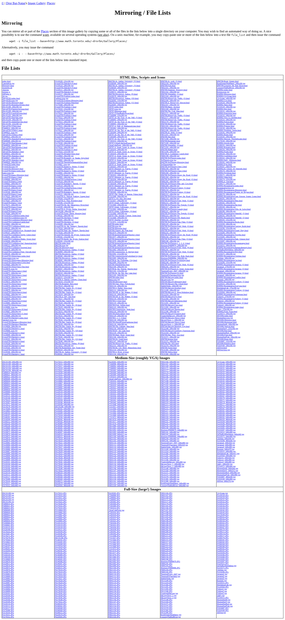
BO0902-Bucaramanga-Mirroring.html (232, 190)
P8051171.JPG (166, 500)
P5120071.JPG (8, 563)
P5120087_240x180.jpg (11, 311)
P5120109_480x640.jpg (11, 470)
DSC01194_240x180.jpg (12, 120)
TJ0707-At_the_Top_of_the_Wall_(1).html (124, 130)
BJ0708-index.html (115, 224)
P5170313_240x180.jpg (64, 122)
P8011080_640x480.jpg (117, 426)
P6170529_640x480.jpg (64, 451)
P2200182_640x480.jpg (226, 411)
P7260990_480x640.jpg (117, 364)
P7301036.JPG (114, 527)
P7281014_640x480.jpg (117, 377)
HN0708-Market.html (169, 149)
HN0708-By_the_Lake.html (119, 331)
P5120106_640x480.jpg (11, 468)
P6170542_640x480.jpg (64, 462)
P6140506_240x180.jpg (64, 265)
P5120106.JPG (8, 600)
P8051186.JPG (166, 508)
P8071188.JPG (166, 512)
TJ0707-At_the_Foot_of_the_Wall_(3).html (125, 139)
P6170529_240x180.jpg (64, 307)
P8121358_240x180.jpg (170, 333)
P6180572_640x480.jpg (64, 481)
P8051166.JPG (166, 493)
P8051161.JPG (114, 612)
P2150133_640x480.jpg (226, 372)
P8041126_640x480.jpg (117, 456)
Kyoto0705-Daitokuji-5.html (13, 345)
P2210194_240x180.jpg (226, 224)
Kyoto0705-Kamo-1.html (12, 177)
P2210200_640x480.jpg (226, 426)
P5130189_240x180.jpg (64, 207)
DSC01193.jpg (8, 497)
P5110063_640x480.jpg (11, 411)
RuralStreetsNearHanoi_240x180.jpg (231, 83)
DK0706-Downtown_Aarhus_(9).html (123, 94)
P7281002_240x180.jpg (117, 128)
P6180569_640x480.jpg (64, 479)
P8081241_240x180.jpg (170, 250)
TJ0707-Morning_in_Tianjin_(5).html (123, 186)
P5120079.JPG (8, 572)
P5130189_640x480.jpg (64, 404)
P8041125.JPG (114, 585)
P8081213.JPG (166, 536)
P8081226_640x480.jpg (170, 417)
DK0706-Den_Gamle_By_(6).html (68, 314)
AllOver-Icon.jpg (223, 350)
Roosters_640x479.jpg (225, 449)
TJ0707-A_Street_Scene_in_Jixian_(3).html (125, 156)
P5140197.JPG (8, 546)
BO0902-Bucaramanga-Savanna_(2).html (233, 269)
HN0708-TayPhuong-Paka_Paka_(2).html (177, 239)
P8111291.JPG (166, 587)
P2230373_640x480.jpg (226, 466)
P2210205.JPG (223, 559)
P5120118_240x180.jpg (64, 181)
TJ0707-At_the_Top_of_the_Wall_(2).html (124, 134)
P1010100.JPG (223, 610)
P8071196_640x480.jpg (170, 387)
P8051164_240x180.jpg (170, 96)
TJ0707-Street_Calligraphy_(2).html (122, 207)
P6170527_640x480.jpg (64, 447)
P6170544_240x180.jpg (64, 333)
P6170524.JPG (60, 576)
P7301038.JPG (114, 529)
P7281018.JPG (114, 514)
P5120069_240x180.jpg (11, 265)
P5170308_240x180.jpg (64, 105)
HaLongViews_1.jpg (168, 595)
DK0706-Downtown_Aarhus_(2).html (69, 254)
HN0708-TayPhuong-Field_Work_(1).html (177, 201)
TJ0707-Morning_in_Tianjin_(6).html (123, 190)
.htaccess (5, 90)
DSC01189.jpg (8, 495)
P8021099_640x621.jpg (117, 434)
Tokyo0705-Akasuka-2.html (13, 156)
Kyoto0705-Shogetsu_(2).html (67, 222)
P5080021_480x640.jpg (11, 375)
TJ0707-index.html (115, 107)
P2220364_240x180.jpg (226, 292)
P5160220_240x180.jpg (11, 250)
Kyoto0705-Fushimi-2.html (65, 111)
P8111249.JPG (166, 581)
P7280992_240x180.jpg (117, 120)
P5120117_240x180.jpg (64, 94)
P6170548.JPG (60, 600)
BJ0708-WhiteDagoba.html (119, 265)
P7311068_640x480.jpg (117, 415)
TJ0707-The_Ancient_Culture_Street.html (124, 215)
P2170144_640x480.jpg (226, 383)
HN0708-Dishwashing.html (119, 314)
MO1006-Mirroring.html (226, 320)
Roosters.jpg (222, 581)
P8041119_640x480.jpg (117, 451)
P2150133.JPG (223, 504)
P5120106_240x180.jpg (11, 352)
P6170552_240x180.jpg (64, 345)
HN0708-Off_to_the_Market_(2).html (122, 296)
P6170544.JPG (60, 595)
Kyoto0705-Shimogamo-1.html (14, 271)
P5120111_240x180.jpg (64, 90)
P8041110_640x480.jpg (117, 443)
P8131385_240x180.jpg (170, 350)
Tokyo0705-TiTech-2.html (12, 134)
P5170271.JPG (8, 536)
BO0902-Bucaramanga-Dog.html (229, 252)
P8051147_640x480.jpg (117, 470)
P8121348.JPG (166, 600)
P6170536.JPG (60, 589)
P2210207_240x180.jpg (226, 241)
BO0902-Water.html (224, 177)
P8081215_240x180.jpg (170, 203)
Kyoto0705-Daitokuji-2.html (13, 333)
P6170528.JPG (60, 581)
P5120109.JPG (8, 602)
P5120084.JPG (8, 576)
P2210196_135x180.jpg (226, 228)
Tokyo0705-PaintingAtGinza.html (15, 109)
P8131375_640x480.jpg (170, 475)
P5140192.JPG (60, 540)
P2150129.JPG (223, 497)
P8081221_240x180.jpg (170, 211)
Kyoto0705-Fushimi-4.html (65, 120)
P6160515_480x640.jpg (64, 436)
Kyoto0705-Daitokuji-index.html (15, 318)
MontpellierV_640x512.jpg (227, 470)
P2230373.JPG (223, 598)
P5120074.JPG (8, 566)
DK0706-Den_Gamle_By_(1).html (68, 288)
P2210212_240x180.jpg (226, 245)
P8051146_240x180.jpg (117, 337)
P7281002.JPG (114, 502)
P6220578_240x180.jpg (117, 96)
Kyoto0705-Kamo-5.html (12, 194)
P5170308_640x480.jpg (11, 479)
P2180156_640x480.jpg (226, 387)
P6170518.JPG (60, 570)
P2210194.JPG (223, 553)
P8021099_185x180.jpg (117, 262)
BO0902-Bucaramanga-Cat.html (229, 260)
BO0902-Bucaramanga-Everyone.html (231, 286)
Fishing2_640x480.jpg (226, 460)
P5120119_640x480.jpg (64, 394)
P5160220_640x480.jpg (11, 424)
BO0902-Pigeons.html (225, 126)
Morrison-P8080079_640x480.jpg (174, 430)
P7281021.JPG (114, 519)
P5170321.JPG (60, 502)
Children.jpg (222, 570)
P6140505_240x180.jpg (64, 260)
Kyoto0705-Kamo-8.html (12, 207)
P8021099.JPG (114, 566)
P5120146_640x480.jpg (11, 398)
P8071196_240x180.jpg (170, 152)
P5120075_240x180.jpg (11, 282)
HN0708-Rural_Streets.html (228, 81)
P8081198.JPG (166, 521)
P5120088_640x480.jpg (11, 453)
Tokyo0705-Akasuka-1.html (13, 152)
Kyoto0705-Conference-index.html (15, 215)
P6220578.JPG (60, 615)
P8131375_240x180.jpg (170, 341)
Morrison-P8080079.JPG (170, 561)
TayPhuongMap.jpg (168, 164)
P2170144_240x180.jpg (226, 141)
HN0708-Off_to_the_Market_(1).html (122, 292)
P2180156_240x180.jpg (226, 149)
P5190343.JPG (60, 553)
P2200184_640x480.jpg (226, 413)
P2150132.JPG (223, 502)
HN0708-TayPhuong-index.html (173, 158)
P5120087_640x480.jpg (11, 451)
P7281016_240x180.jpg (117, 149)
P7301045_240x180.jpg (117, 192)
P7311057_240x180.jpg (117, 201)
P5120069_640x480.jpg (11, 428)
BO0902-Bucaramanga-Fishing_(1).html (232, 299)
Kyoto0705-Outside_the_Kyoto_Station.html (72, 235)
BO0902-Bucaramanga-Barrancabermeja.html (234, 247)
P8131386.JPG (166, 612)
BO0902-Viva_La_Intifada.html (229, 117)
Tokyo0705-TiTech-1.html (12, 130)
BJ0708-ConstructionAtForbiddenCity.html (125, 256)
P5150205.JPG (60, 542)
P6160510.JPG (60, 566)
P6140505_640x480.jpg (64, 428)
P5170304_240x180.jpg (11, 213)
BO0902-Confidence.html (227, 156)
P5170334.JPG (60, 546)
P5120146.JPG (8, 529)
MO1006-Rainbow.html (226, 343)
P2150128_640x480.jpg (226, 364)
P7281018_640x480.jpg (117, 383)
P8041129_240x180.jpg (117, 316)
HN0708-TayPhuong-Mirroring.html (175, 162)
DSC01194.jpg (8, 500)
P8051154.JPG (114, 606)
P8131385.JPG (166, 610)
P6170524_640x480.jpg (64, 445)
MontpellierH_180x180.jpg (227, 324)
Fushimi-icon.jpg (61, 98)
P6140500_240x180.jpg (64, 256)
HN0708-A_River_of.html (118, 352)
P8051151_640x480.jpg (117, 473)
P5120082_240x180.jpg (11, 294)
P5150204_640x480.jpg (11, 419)
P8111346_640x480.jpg (170, 460)
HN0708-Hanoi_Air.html (170, 107)
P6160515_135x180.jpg (64, 277)
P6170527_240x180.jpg (64, 299)
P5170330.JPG (60, 504)
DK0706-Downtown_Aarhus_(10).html (123, 98)
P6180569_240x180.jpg (117, 88)
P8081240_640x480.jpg (170, 428)
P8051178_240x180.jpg (170, 122)
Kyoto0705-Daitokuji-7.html (13, 354)
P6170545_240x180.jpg (64, 337)
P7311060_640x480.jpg (117, 409)
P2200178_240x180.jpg (226, 194)
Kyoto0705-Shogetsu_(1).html (67, 218)
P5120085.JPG (8, 578)
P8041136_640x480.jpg (117, 464)
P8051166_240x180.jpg (170, 100)
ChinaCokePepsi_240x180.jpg (120, 145)
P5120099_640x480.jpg (11, 460)
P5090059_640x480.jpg (11, 389)
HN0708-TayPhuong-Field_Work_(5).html (177, 252)
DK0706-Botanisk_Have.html (66, 284)
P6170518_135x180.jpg (64, 282)
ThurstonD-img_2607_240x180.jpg (174, 271)
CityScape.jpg (222, 493)
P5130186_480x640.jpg (64, 402)
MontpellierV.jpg (223, 602)
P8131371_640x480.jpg (170, 473)
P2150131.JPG (223, 500)
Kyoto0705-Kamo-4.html (12, 190)
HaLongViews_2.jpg (168, 598)
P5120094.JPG (8, 587)
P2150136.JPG (223, 506)
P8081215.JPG (166, 540)
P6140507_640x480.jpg (64, 432)
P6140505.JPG (60, 559)
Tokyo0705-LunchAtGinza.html (14, 113)
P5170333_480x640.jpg (64, 377)
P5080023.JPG (8, 508)
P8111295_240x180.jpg (170, 307)
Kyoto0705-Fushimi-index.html (67, 96)
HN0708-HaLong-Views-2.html (173, 322)
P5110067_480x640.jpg (64, 383)
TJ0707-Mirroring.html (117, 111)
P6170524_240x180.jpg (64, 294)
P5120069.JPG (8, 559)
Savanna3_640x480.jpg (226, 447)
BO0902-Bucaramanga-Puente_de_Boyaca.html (235, 192)
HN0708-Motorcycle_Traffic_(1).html (122, 343)
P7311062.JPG (114, 542)
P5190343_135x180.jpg (64, 241)
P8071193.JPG (166, 517)
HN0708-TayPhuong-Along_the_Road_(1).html (179, 175)
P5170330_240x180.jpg (64, 143)
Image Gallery (36, 3)
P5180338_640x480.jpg (11, 426)
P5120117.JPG (8, 608)
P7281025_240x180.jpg (117, 166)
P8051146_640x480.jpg (117, 468)
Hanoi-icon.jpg (114, 279)
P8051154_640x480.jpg (117, 475)
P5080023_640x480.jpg (11, 377)
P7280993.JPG (114, 500)
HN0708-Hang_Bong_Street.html (121, 335)
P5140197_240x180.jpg (11, 233)
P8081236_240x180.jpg (170, 237)
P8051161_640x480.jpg (117, 481)
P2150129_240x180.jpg (226, 107)
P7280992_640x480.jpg (117, 366)
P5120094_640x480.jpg (11, 456)
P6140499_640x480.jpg (64, 424)
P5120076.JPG (8, 570)
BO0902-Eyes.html (224, 164)
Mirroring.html (8, 85)
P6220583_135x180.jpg (117, 100)
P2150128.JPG (223, 495)
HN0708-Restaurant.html (170, 141)
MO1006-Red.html (224, 331)
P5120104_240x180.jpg (11, 343)
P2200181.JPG (223, 540)
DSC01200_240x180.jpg (64, 211)
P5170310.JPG (8, 612)
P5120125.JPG (8, 527)
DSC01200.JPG (61, 538)
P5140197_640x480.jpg (11, 415)
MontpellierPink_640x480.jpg (228, 475)
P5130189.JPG (60, 536)
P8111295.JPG (166, 589)
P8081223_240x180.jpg (170, 215)
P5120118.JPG (60, 523)
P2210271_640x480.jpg (226, 436)
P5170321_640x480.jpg (64, 370)
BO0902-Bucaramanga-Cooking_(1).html (233, 282)
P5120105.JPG (8, 598)
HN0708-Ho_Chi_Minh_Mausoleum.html (124, 348)
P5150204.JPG (8, 551)
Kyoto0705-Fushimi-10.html (66, 145)
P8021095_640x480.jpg (117, 432)
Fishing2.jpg (222, 591)
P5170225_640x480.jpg (11, 400)
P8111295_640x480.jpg (170, 458)
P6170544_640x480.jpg (64, 464)
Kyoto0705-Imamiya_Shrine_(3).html (69, 175)
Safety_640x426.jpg (224, 464)
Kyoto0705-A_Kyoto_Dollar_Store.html (70, 209)
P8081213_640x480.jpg (170, 404)
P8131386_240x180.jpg (170, 354)
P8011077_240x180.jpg (117, 237)
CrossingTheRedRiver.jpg (171, 617)
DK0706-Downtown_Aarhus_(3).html (69, 258)
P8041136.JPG (114, 595)
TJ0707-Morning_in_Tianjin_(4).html (123, 181)
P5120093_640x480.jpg (64, 389)
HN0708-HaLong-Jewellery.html (173, 288)
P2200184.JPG (223, 544)
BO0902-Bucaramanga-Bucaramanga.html (233, 243)
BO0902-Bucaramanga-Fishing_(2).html (232, 303)
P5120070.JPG (8, 561)
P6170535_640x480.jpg (64, 456)
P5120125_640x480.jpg (11, 396)
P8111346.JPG (166, 591)
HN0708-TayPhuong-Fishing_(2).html (175, 192)
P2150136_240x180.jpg (226, 124)
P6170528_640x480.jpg (64, 449)
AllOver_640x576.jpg (225, 481)
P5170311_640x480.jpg (11, 483)
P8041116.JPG (114, 578)
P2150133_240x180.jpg (226, 120)
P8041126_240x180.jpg (117, 311)
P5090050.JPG (8, 512)
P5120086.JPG (8, 581)
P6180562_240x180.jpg (64, 354)
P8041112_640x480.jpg (117, 445)
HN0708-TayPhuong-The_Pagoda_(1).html (177, 205)
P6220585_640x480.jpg (117, 362)
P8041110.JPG (114, 574)
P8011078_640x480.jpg (117, 424)
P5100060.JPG (8, 523)
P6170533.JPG (60, 585)
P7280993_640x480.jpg (117, 368)
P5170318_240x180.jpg (64, 134)
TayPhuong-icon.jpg (168, 160)
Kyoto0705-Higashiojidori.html (67, 154)
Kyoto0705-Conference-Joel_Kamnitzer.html (19, 243)
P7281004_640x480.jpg (117, 372)
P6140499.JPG (60, 555)
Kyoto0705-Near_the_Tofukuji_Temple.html (72, 230)
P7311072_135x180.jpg (117, 222)
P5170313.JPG (60, 493)
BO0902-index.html (224, 90)
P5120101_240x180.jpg (11, 339)
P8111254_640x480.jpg (170, 451)
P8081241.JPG (166, 563)
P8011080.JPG (114, 557)
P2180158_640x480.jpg (226, 389)
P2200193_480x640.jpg (226, 419)
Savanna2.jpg (222, 576)
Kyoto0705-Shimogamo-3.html (14, 279)
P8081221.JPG (166, 544)
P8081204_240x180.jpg (170, 177)
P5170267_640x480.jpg (11, 402)
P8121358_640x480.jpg (170, 470)
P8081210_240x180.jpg (170, 190)
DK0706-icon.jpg (61, 245)
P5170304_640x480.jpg (11, 409)
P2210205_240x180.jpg (226, 237)
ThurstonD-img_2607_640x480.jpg (174, 443)
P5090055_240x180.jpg (11, 154)
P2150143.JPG (223, 512)
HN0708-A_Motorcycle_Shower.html (175, 103)
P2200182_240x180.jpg (226, 203)
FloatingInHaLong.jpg (169, 593)
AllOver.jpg (221, 612)
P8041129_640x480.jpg (117, 458)
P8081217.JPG (166, 542)
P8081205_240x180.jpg (170, 181)
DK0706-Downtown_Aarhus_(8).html (69, 343)
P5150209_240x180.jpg (64, 224)
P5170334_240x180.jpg (64, 228)
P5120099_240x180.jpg (11, 335)
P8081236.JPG (166, 557)
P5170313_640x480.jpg (64, 362)
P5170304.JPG (8, 540)
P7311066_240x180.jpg (117, 213)
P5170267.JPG (8, 534)
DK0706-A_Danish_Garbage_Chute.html (71, 279)
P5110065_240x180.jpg (64, 160)
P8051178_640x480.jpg (170, 372)
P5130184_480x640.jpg (64, 400)
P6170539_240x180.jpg (64, 324)
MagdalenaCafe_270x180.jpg (228, 288)
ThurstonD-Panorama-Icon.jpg (172, 275)
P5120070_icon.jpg (9, 269)
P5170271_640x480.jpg (11, 404)
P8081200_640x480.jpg (170, 394)
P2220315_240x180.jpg (226, 284)
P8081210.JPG (166, 534)
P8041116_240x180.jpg (117, 294)
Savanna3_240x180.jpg (226, 275)
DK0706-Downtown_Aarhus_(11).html (123, 103)
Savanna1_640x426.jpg (226, 443)
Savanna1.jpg (222, 574)
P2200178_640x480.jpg (226, 407)
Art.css (5, 96)
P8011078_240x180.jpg (117, 241)
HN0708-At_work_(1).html (171, 81)
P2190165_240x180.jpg (226, 162)
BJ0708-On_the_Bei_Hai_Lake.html (122, 273)
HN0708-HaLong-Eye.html (171, 296)
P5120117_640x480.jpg (11, 477)
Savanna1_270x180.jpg (226, 267)
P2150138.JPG (223, 508)
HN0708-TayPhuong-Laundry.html (174, 209)
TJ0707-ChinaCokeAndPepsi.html (121, 143)
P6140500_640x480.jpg (64, 426)
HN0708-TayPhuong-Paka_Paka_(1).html (177, 222)
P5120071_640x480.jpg (11, 432)
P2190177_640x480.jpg (226, 404)
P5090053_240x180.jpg (11, 149)
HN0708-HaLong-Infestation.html (174, 301)
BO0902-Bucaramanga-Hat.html (229, 205)
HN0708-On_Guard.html (118, 339)
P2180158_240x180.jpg (226, 154)
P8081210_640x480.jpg (170, 402)
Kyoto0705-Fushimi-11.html (66, 149)
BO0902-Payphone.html (226, 173)
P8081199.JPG (166, 523)
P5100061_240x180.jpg (11, 184)
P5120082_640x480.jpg (11, 443)
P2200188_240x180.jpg (226, 211)
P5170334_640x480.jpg (64, 415)
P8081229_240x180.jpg (170, 224)
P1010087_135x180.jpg (226, 341)
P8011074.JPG (114, 551)
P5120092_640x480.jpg (64, 387)
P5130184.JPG (60, 531)
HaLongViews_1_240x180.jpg (172, 320)
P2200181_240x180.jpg (226, 198)
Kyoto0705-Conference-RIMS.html (16, 226)
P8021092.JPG (114, 561)
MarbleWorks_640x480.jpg (171, 447)
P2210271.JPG (223, 568)
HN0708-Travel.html (169, 348)
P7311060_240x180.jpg (117, 205)
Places (51, 3)
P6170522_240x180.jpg (64, 290)
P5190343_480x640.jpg (64, 421)
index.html (6, 81)
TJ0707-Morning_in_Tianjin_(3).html (123, 177)
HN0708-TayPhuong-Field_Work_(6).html (177, 265)
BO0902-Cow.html (224, 100)
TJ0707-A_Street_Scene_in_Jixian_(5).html (125, 164)
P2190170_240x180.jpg (226, 171)
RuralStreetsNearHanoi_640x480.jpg (175, 483)
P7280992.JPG (114, 497)
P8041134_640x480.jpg (117, 462)
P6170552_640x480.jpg (64, 470)
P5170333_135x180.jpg (64, 152)
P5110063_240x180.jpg (11, 224)
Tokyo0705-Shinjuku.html (12, 117)
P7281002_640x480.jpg (117, 370)
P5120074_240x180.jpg (11, 277)
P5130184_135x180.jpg (64, 198)
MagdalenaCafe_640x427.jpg (228, 453)
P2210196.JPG (223, 555)
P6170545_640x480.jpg (64, 466)
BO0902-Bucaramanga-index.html (230, 186)
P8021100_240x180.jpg (117, 267)
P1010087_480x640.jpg (226, 477)
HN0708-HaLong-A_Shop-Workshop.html (177, 292)
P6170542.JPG (60, 593)
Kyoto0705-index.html (11, 164)
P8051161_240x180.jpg (170, 88)
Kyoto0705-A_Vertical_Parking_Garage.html (72, 196)
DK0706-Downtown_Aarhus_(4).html (69, 262)
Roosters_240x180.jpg (225, 279)
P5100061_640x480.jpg (11, 394)
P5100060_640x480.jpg (11, 392)
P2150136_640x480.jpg (226, 375)
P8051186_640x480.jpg (170, 377)
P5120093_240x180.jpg (64, 177)
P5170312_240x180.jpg (64, 117)
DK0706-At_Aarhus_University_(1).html (71, 352)
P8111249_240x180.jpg (170, 290)
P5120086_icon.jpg (9, 307)
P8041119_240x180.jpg (117, 303)
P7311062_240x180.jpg (117, 209)
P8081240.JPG (166, 559)
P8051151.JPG (114, 604)
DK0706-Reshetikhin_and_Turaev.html (70, 348)
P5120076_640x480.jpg (11, 438)
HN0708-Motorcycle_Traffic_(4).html (175, 120)
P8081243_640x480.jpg (170, 434)
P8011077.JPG (114, 553)
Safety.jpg (221, 595)
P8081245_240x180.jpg (170, 267)
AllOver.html (222, 348)
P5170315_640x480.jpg (64, 364)
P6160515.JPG (60, 568)
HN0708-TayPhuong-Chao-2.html (174, 171)
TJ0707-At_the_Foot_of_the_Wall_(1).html (125, 117)
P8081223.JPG (166, 546)
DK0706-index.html (62, 243)
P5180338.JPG (8, 557)
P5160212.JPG (8, 553)
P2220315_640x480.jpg (226, 451)
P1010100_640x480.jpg (226, 479)
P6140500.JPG (60, 557)
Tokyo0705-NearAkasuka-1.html (14, 143)
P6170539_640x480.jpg (64, 460)
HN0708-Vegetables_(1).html (172, 94)
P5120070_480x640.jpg (11, 430)
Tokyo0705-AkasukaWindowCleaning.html (19, 139)
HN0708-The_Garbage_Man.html (121, 326)
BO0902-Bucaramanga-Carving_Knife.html (233, 226)
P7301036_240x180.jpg (117, 179)
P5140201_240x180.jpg (11, 237)
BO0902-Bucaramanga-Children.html (231, 256)
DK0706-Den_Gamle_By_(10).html (69, 331)
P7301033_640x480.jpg (117, 394)
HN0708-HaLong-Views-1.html (173, 318)
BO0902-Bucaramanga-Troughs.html (231, 235)
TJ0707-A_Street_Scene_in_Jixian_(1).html (125, 147)
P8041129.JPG (114, 589)
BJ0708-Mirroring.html (117, 228)
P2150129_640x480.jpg (226, 366)
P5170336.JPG (60, 549)
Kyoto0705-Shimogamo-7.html (14, 296)
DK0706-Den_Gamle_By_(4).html (68, 305)
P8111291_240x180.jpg (170, 303)
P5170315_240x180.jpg (64, 126)
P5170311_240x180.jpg (64, 113)
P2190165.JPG (223, 525)
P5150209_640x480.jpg (64, 413)
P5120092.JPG (60, 519)
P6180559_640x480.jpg (64, 473)
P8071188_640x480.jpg (170, 381)
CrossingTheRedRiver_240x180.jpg (231, 88)
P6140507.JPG (60, 563)
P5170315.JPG (60, 495)
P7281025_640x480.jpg (117, 389)
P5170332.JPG (60, 506)
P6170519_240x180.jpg (64, 286)
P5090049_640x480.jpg (11, 379)
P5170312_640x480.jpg (11, 485)
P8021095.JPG (114, 563)
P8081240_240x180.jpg (170, 241)
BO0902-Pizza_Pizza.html (227, 311)
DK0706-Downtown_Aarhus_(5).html (69, 267)
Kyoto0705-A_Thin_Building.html (68, 201)
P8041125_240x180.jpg (117, 307)
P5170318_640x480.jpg (64, 368)
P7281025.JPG (114, 521)
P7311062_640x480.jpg (117, 411)
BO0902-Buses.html (225, 134)
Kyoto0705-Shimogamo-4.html (14, 284)
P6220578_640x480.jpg (64, 483)
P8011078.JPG (114, 555)
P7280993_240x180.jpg (117, 124)
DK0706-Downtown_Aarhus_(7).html (69, 275)
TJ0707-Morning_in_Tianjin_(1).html (123, 169)
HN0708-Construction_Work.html (121, 309)
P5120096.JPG (8, 589)
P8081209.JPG (166, 531)
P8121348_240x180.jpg (170, 328)
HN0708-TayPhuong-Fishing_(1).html (175, 188)
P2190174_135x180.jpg (226, 179)
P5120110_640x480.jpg (11, 473)
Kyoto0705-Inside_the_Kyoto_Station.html (72, 239)
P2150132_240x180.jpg (226, 115)
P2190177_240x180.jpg (226, 184)
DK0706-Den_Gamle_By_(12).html (69, 339)
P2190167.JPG (223, 527)
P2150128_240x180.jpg (226, 103)
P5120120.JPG (60, 527)
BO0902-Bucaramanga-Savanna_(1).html (233, 265)
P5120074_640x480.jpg (11, 434)
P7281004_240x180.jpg (117, 132)
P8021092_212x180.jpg (117, 254)
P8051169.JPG (166, 497)
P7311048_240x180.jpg (117, 196)
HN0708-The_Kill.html (170, 343)
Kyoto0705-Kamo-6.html (12, 198)
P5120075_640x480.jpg (11, 436)
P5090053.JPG (8, 514)
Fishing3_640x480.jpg (226, 462)
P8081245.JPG (166, 572)
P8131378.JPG (166, 608)
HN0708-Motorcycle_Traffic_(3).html (175, 115)
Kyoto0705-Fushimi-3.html (65, 115)
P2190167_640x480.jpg (226, 396)
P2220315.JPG (223, 583)
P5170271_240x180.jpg (11, 205)
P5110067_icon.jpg (62, 164)
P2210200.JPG (223, 557)
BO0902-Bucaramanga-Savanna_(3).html (233, 273)
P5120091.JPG (60, 517)
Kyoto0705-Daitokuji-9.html (66, 88)
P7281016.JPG (114, 512)
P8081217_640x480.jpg (170, 411)
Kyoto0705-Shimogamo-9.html (14, 305)
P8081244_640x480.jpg (170, 438)
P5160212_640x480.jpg (11, 421)
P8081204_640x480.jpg (170, 396)
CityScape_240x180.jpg (226, 98)
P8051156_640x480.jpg (117, 477)
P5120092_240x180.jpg (64, 173)
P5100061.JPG (8, 525)
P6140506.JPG (60, 561)
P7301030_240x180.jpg (117, 171)
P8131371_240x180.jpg (170, 337)
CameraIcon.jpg (8, 83)
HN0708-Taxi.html (168, 137)
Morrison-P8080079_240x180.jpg (174, 245)
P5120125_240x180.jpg (11, 188)
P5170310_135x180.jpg (64, 109)
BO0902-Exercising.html (226, 113)
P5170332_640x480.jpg (64, 375)
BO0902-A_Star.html (225, 181)
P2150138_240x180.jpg (226, 128)
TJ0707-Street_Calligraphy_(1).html (122, 203)
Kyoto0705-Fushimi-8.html (65, 137)
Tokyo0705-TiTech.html (11, 126)
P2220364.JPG (223, 587)
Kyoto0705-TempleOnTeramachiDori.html (71, 162)
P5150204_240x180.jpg (11, 241)
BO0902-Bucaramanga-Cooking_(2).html (233, 290)
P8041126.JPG (114, 587)
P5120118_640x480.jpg (64, 392)
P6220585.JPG (114, 493)
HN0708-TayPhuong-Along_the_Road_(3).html (179, 196)
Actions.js (6, 92)
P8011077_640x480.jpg (117, 421)
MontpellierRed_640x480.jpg (228, 473)
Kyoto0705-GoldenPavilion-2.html (68, 188)
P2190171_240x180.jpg (226, 175)
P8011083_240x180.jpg (117, 250)
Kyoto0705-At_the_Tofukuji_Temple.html (71, 226)
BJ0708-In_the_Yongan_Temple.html (122, 269)
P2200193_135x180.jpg (226, 220)
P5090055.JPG (8, 517)
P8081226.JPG (166, 549)
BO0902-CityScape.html (226, 96)
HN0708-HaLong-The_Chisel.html (174, 284)
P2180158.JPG (223, 521)
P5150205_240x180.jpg (64, 220)
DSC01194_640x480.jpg (12, 368)
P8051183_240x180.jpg (170, 126)
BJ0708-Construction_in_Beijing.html (123, 252)
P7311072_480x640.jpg (117, 417)
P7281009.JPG (114, 506)
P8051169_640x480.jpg (170, 366)
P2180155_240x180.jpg (226, 145)
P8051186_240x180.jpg (170, 130)
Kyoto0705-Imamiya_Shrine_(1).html (69, 166)
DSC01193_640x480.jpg (12, 366)
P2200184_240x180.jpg (226, 207)
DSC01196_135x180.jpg (12, 124)
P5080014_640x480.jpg (11, 372)
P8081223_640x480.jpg (170, 415)
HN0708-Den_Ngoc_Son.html (172, 335)
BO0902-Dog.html (224, 109)
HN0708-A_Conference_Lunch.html (175, 154)
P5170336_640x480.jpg (64, 417)
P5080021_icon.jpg (9, 132)
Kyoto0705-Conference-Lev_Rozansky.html (19, 230)
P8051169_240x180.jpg (170, 109)
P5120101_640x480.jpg (11, 462)
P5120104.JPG (8, 595)
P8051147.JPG (114, 602)
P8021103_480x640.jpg (117, 438)
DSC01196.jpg (8, 502)
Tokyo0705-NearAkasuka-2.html (14, 147)
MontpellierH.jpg (223, 600)
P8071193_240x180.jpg (170, 147)
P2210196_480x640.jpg (226, 424)
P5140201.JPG (8, 549)
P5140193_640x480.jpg (11, 413)
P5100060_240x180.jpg (11, 179)
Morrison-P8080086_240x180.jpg (174, 258)
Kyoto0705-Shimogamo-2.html (14, 275)
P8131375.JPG (166, 606)
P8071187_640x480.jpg (170, 379)
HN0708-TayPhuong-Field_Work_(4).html (177, 247)
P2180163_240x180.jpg (226, 158)
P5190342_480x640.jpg (64, 419)
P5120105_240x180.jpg (11, 348)
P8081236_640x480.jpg (170, 426)
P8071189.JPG (166, 514)
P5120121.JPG (60, 529)
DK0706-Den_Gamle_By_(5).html (68, 309)
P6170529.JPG (60, 583)
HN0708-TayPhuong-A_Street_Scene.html (177, 269)
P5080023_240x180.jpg (11, 137)
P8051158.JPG (114, 610)
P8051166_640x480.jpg (170, 362)
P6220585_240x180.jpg (117, 105)
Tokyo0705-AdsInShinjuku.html (15, 122)
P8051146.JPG (114, 600)
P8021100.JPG (114, 568)
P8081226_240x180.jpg (170, 220)
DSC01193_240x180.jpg (12, 115)
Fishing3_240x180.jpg (226, 305)
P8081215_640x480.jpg (170, 409)
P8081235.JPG (166, 555)
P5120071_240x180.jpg (11, 273)
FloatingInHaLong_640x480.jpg (173, 462)
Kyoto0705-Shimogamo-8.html (14, 301)
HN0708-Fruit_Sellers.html (119, 305)
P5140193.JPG (8, 544)
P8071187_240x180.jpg (170, 134)
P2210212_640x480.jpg (226, 432)
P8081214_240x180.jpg (170, 198)
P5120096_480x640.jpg (11, 458)
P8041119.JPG (114, 583)
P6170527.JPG (60, 578)
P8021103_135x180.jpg (117, 271)
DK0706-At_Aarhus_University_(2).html (124, 81)
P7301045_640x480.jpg (117, 402)
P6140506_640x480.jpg (64, 430)
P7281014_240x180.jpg (117, 141)
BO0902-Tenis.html (224, 105)
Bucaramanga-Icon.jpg (225, 188)
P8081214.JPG (166, 538)
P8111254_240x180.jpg (170, 294)
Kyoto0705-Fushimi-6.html (65, 128)
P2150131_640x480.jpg (226, 368)
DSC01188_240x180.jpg (12, 107)
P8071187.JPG (166, 510)
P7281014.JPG (114, 508)
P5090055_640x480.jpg (11, 385)
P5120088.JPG (8, 585)
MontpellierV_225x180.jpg (227, 328)
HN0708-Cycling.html (117, 301)
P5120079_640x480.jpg (11, 441)
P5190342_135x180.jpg (64, 237)
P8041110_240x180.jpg (117, 286)
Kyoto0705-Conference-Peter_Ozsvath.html (19, 252)
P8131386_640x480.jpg (170, 481)
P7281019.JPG (114, 517)
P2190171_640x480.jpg (226, 400)
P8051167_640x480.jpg (170, 364)
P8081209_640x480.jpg (170, 400)
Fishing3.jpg (222, 593)
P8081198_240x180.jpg (170, 156)
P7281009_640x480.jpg (117, 375)
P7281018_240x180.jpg (117, 154)
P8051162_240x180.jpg (170, 92)
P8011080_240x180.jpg (117, 245)
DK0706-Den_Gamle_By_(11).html (69, 335)
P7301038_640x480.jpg (117, 398)
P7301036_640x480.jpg (117, 396)
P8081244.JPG (166, 570)
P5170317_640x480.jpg (64, 366)
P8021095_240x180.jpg (117, 258)
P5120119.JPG (60, 525)
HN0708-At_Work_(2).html (171, 132)
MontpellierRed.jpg (224, 604)
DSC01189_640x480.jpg (12, 364)
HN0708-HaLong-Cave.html (172, 305)
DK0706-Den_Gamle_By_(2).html (68, 292)
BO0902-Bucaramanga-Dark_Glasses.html (233, 239)
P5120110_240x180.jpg (64, 85)
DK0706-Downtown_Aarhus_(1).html (69, 250)
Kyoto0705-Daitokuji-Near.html (14, 324)
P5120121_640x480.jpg (64, 398)
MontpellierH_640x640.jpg (227, 468)
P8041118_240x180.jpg (117, 299)
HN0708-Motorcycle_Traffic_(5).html (175, 124)
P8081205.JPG (166, 529)
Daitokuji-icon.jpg (9, 320)
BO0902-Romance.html (226, 147)
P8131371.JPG (166, 604)
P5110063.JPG (8, 542)
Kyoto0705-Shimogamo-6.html (14, 292)
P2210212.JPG (223, 563)
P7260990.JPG (114, 495)
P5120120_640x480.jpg (64, 396)
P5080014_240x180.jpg (11, 128)
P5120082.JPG (8, 574)
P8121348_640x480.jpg (170, 468)
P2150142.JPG (223, 510)
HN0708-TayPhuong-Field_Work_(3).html (177, 230)
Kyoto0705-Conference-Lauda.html (15, 222)
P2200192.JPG (223, 549)
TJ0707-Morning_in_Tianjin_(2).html (123, 173)
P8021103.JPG (114, 570)
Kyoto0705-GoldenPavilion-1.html (68, 179)
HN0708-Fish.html (168, 85)
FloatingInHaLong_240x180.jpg (173, 316)
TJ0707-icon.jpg (114, 109)
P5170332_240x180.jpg (64, 147)
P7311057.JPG (114, 538)
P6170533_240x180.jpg (64, 311)
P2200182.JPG (223, 542)
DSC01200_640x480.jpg (64, 407)
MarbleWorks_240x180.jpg (171, 286)
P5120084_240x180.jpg (11, 299)
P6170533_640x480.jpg (64, 453)
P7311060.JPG (114, 540)
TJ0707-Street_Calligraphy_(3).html (122, 211)
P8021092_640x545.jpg (117, 430)
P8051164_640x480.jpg (117, 485)
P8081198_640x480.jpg (170, 389)
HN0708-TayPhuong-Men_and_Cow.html (177, 184)
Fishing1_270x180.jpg (226, 296)
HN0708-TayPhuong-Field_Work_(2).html (177, 226)
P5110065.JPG (60, 512)
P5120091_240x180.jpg (64, 169)
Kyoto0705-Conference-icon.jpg (14, 218)
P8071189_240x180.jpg (170, 143)
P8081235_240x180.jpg (170, 233)
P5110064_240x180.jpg (64, 156)
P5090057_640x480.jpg (11, 387)
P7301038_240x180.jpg (117, 184)
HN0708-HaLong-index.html (172, 277)
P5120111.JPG (8, 606)
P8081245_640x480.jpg (170, 441)
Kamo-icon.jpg (8, 173)
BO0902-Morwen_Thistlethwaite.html (232, 139)
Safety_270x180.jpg (224, 309)
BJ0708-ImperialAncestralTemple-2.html (124, 239)
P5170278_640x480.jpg (11, 407)
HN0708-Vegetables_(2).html (172, 145)
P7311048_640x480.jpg (117, 404)
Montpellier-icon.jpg (225, 318)
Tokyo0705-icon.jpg (10, 100)
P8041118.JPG (114, 581)
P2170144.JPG (223, 514)
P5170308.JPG (8, 610)
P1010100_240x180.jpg (226, 345)
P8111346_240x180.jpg (170, 311)
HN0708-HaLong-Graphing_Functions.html (178, 331)
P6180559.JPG (60, 604)
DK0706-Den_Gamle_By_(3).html (68, 301)
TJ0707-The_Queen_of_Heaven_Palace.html (125, 194)
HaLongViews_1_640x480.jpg (172, 464)
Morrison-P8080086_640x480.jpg (174, 436)
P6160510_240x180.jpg (64, 273)
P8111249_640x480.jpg (170, 449)
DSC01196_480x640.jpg (12, 370)
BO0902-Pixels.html (225, 152)
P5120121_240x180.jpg (64, 194)
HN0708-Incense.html (169, 339)
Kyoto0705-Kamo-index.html (13, 171)
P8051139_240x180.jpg (117, 333)
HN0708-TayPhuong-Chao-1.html (174, 166)
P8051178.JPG (166, 504)
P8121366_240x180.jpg (170, 299)
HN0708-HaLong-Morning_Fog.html (175, 326)
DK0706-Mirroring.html (64, 247)
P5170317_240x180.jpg (64, 130)
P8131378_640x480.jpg (170, 477)
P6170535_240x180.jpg (64, 316)
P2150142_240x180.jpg (226, 132)
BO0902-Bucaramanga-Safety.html (230, 307)
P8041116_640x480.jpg (117, 447)
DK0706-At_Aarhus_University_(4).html (124, 90)
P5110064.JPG (60, 510)
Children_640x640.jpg (225, 438)
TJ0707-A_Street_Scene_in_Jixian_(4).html (125, 160)
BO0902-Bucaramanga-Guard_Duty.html (232, 230)
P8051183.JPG (166, 506)
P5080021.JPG (8, 506)
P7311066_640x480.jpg (117, 413)
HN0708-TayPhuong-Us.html (172, 273)
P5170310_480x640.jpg (11, 481)
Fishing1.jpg (222, 589)
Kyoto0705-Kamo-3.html (12, 186)
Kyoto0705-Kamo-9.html (12, 211)
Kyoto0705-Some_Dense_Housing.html (70, 213)
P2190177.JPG (223, 536)
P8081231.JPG (166, 553)
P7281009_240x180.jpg (117, 137)
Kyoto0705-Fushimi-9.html (65, 141)
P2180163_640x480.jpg (226, 392)
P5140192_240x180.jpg (64, 215)
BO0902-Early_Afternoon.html (229, 160)
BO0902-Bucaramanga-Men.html (230, 201)
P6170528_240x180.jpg (64, 303)
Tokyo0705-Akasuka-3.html (13, 160)
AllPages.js (6, 94)
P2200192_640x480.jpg (226, 417)
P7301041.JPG (114, 531)
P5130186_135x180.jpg (64, 203)
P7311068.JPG (114, 546)
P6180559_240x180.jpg (64, 350)
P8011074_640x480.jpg (117, 419)
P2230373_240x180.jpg (226, 314)
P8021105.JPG (114, 572)
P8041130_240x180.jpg (117, 320)
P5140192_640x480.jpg (64, 409)
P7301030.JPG (114, 523)
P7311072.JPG (114, 549)
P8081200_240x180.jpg (170, 173)
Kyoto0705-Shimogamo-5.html (14, 288)
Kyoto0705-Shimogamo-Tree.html (15, 267)
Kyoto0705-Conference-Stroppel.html (16, 247)
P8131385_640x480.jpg (170, 479)
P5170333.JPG (60, 508)
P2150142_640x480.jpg (226, 379)
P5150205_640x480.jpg (64, 411)
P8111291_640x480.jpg (170, 456)
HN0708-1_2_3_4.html (117, 318)
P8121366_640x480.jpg (170, 453)
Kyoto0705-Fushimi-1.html (65, 107)
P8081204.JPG (166, 527)
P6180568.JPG (60, 608)
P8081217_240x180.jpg (170, 207)
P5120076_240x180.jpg (11, 286)
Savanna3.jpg (222, 578)
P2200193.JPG (223, 551)
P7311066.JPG (114, 544)
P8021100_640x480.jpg (117, 436)
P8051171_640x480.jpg (170, 368)
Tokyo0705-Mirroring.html (12, 103)
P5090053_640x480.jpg (11, 383)
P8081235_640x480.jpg (170, 424)
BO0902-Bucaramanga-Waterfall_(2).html (233, 218)
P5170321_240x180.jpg (64, 139)
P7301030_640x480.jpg (117, 392)
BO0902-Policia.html (225, 122)
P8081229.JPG (166, 551)
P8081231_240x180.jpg (170, 228)
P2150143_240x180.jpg (226, 137)
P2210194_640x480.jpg (226, 421)
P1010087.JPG (223, 608)
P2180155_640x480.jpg (226, 385)
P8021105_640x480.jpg (117, 441)
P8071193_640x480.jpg (170, 385)
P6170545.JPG (60, 598)
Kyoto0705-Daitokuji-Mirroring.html (16, 322)
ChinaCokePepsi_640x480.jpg (120, 379)
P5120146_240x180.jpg (11, 192)
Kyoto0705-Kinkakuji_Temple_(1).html (70, 184)
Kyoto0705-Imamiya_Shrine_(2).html (69, 171)
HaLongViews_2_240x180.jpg (172, 324)
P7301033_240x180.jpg (117, 175)
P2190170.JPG (223, 529)
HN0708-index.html (116, 277)
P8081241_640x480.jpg (170, 432)
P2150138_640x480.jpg (226, 377)
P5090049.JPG (8, 510)
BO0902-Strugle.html (225, 143)
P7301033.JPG (114, 525)
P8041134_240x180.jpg (117, 324)
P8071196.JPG (166, 519)
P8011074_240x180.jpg (117, 233)
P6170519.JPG (60, 572)
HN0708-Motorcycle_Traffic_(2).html (175, 98)
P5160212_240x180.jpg (11, 245)
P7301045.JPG (114, 534)
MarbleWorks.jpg (167, 578)
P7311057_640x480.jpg (117, 407)
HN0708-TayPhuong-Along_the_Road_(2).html (179, 179)
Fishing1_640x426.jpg (226, 458)
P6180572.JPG (60, 612)
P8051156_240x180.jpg (117, 354)
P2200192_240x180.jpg (226, 215)
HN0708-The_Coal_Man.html (172, 111)
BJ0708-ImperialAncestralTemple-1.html (124, 235)
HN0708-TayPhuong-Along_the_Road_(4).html (179, 235)
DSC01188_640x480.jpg (12, 362)
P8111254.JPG (166, 583)
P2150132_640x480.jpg (226, 370)
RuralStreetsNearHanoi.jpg (171, 615)
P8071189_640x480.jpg (170, 383)
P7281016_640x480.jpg (117, 381)
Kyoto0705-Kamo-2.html (12, 181)
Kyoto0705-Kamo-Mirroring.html (15, 175)
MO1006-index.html (225, 316)
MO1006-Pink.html (224, 335)
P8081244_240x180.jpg (170, 262)
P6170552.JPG (60, 602)
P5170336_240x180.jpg (64, 233)
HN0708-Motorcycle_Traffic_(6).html (175, 128)
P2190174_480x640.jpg (226, 402)
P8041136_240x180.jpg (117, 328)
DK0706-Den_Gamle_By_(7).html (68, 318)
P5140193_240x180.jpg (11, 228)
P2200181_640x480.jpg (226, 409)
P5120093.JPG (60, 521)
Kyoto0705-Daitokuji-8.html (66, 83)
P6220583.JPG (60, 617)
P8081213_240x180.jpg (170, 194)
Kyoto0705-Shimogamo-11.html (15, 314)
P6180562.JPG (60, 606)
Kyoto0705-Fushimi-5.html (65, 124)
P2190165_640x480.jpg (226, 394)
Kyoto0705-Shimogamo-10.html (15, 309)
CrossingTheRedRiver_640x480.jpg (175, 485)
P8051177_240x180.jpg (170, 117)
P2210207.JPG (223, 561)
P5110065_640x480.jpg (64, 381)
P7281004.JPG (114, 504)
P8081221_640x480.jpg (170, 413)
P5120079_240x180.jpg (11, 290)
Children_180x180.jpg (225, 258)
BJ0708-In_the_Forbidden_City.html (122, 260)
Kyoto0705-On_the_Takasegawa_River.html (72, 205)
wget (46, 34)
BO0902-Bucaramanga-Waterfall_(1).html (233, 213)
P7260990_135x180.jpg (117, 115)
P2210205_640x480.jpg (226, 428)
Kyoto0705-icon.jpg (10, 166)
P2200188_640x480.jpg (226, 415)
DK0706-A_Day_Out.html (65, 296)
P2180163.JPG (223, 523)
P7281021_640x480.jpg (117, 387)
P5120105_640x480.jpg (11, 466)
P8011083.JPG (114, 559)
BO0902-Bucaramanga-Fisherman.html (232, 294)
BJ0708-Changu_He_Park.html (120, 230)
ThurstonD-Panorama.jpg (170, 576)
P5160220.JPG (8, 555)
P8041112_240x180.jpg (117, 290)
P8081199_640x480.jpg (170, 392)
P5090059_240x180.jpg (11, 162)
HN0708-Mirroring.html (117, 282)
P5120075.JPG (8, 568)
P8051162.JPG (114, 615)
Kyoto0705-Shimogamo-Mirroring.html (17, 260)
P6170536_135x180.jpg (64, 320)
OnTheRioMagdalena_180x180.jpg (230, 250)
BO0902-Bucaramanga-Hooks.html (230, 222)
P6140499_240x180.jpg (64, 252)
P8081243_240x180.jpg (170, 254)
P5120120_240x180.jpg (64, 190)
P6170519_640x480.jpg (64, 441)
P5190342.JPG (60, 551)
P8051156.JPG (114, 608)
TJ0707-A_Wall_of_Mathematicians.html (124, 126)
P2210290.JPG (223, 572)
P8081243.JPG (166, 566)
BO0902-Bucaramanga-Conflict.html (231, 277)
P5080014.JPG (8, 504)
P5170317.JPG (60, 497)
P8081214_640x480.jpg (170, 407)
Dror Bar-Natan (15, 3)
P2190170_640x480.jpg (226, 398)
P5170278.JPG (8, 538)
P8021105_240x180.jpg (117, 275)
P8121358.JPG (166, 602)
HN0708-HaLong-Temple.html (172, 309)
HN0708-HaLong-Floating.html (173, 314)
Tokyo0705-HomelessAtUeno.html (15, 105)
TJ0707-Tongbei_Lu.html (118, 220)
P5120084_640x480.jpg (11, 445)
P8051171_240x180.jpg (170, 113)
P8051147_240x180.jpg (117, 341)
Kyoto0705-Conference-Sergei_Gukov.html (19, 235)
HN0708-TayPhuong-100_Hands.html (175, 218)
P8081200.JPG (166, 525)
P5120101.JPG (8, 593)
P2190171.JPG (223, 531)
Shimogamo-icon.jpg (10, 258)
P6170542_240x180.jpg (64, 328)
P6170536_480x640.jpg (64, 458)
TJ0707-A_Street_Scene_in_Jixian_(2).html (125, 152)
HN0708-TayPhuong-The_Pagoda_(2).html (177, 213)
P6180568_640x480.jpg (64, 477)
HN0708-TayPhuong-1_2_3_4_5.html (175, 243)
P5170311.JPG (8, 615)
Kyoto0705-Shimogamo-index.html (16, 256)
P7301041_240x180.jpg (117, 188)
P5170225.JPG (8, 531)
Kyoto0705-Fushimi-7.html (65, 132)
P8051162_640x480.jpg (117, 483)
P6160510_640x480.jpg (64, 434)
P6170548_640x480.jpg (64, 468)
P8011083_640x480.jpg (117, 428)
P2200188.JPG (223, 546)
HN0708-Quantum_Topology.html (174, 90)
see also (103, 34)
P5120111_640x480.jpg (11, 475)
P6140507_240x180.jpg (64, 269)
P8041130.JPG (114, 591)
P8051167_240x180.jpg (170, 105)
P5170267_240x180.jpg (11, 201)
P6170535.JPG (60, 587)
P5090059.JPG (8, 521)
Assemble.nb (7, 88)
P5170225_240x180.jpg (11, 196)
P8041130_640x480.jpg (117, 460)
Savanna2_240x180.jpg (226, 271)
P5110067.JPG (60, 514)
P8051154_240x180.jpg (117, 350)
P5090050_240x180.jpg (11, 145)
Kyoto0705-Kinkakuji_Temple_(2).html (70, 192)
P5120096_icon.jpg (9, 331)
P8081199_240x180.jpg (170, 169)
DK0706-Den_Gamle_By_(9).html (68, 326)
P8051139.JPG (114, 598)
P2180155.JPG (223, 517)
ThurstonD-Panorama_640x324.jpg (174, 445)
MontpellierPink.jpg (225, 606)
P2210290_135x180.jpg (226, 262)
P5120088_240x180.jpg (11, 316)
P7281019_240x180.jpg (117, 158)
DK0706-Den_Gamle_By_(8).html (68, 322)
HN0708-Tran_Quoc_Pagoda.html (121, 284)
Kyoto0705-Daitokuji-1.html (13, 328)
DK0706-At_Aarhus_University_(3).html (124, 85)
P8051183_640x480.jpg (170, 375)
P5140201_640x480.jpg (11, 417)
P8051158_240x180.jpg (170, 83)
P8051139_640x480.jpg (117, 466)
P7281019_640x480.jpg (117, 385)
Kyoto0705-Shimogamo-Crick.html (16, 262)
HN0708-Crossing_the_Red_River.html (232, 85)
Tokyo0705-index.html (11, 98)
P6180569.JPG (60, 610)
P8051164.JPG (114, 617)
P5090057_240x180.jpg (11, 158)
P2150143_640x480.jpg (226, 381)
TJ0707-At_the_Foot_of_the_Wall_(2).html (125, 122)
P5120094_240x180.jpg (11, 326)
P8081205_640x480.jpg (170, 398)
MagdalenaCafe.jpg (224, 585)
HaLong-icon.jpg (167, 279)
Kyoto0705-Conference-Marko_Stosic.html (19, 239)
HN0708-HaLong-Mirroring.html (173, 282)
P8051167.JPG (166, 495)
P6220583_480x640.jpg (64, 485)
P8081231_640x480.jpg (170, 421)
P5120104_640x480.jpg (11, 464)
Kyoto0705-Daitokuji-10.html (66, 92)
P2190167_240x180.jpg (226, 166)
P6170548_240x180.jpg (64, 341)
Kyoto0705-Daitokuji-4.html (13, 341)
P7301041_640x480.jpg (117, 400)
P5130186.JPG (60, 534)
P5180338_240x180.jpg (11, 254)
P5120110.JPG (8, 604)
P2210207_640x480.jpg (226, 430)
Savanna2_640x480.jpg (226, 445)
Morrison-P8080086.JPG (170, 568)
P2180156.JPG (223, 519)
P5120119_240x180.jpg (64, 186)
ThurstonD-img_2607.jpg (170, 574)
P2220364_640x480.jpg (226, 456)
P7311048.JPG (114, 536)
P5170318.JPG (60, 500)
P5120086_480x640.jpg (11, 449)
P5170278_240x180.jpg (11, 209)
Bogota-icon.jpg (223, 92)
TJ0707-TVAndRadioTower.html (121, 113)
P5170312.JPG (8, 617)
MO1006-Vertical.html (225, 326)
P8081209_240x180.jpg (170, 186)
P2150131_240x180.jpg (226, 111)
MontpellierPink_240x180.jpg (228, 337)
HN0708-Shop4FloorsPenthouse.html (123, 322)
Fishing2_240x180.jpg (226, 301)
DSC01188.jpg (8, 493)
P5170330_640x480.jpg (64, 372)
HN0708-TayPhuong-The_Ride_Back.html (177, 256)
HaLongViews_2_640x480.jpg (172, 466)
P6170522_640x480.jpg (64, 443)
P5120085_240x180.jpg (11, 303)
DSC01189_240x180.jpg (12, 111)
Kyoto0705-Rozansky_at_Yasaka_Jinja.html (72, 158)
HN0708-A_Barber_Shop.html (120, 288)
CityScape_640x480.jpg (226, 362)
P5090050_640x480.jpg (11, 381)
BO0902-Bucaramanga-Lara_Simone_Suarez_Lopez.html (239, 196)
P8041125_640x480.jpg (117, 453)
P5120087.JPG (8, 583)
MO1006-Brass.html (225, 339)
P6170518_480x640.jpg (64, 438)
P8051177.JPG (166, 502)
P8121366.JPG (166, 585)
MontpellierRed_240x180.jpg (228, 333)
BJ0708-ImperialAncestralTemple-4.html (124, 247)
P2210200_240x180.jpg (226, 233)
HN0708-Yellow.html (169, 352)
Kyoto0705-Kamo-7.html (12, 203)
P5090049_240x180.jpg (11, 141)
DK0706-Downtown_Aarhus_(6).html (69, 271)
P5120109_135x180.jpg (64, 81)
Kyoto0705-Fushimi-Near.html (67, 103)
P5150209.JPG (60, 544)
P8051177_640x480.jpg (170, 370)
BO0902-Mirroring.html (226, 94)
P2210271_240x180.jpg (226, 254)
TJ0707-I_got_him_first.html (119, 198)
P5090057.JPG (8, 519)
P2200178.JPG (223, 538)
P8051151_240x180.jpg (117, 345)
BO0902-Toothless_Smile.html (229, 130)
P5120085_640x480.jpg (11, 447)
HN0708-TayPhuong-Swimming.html (175, 260)
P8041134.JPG (114, 593)
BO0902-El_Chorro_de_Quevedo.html (232, 169)
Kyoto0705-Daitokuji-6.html (13, 350)
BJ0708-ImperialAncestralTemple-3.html (124, 243)
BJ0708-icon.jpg (114, 226)
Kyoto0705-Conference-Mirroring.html (17, 220)
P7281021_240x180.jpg (117, 162)
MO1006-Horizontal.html (227, 322)
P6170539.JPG (60, 591)
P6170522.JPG (60, 574)
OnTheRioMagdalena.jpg (226, 566)
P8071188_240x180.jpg (170, 139)
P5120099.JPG (8, 591)
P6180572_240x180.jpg (117, 92)
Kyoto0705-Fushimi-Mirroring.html (69, 100)
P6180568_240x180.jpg (117, 83)
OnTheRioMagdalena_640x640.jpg (230, 434)
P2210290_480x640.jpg (226, 441)
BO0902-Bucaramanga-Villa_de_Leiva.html (234, 209)
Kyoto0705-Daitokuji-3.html (13, 337)
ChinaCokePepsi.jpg (116, 510)
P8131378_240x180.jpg (170, 345)
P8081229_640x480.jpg (170, 419)
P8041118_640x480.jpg (117, 449)
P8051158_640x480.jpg (117, 479)
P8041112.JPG (114, 576)
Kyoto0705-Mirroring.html (12, 169)
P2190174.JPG (223, 534)
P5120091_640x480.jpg (64, 385)
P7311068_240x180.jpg (117, 218)
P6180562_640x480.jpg (64, 475)
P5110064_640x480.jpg (64, 379)
